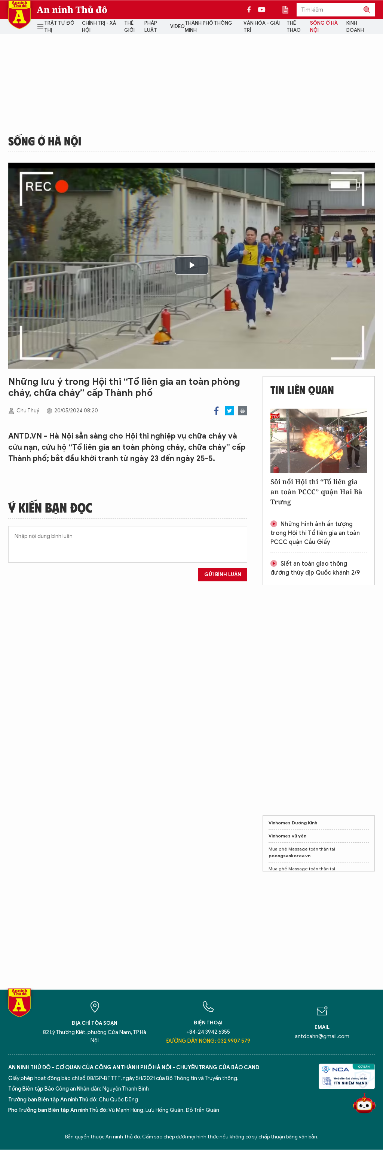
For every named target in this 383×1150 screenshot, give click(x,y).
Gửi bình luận (222, 574)
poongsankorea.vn (289, 855)
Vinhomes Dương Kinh (293, 822)
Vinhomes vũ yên (287, 836)
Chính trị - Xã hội (99, 27)
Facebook (216, 410)
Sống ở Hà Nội (324, 27)
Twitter (229, 410)
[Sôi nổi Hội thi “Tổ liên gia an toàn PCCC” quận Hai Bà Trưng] (318, 441)
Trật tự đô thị (59, 27)
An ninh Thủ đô (72, 9)
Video (177, 26)
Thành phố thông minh (208, 27)
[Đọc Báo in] (289, 9)
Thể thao (294, 27)
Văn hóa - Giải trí (261, 27)
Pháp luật (150, 27)
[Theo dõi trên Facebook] (251, 9)
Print (242, 410)
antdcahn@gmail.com (322, 1036)
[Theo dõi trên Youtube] (261, 9)
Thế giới (129, 27)
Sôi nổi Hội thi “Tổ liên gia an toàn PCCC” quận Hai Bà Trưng (316, 491)
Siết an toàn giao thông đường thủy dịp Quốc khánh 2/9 (315, 568)
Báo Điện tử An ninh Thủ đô (19, 14)
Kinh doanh (355, 27)
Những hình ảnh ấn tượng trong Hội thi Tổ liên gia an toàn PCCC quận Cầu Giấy (315, 533)
